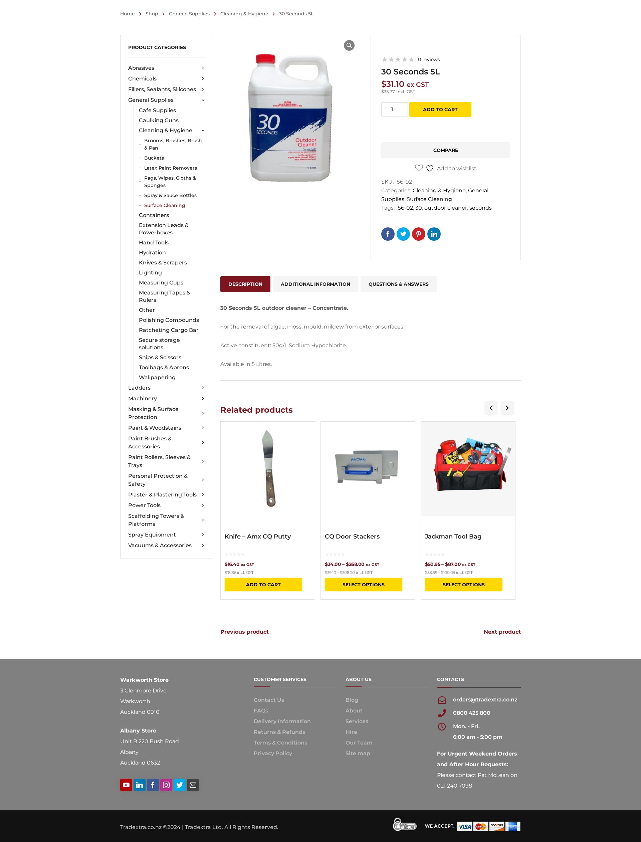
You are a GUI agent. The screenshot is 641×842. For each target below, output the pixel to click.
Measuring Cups (161, 282)
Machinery (142, 398)
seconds (480, 208)
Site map (358, 753)
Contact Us (269, 700)
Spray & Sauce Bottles (170, 195)
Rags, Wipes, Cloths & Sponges (170, 181)
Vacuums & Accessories (160, 545)
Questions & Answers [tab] (399, 284)
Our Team (359, 743)
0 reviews (429, 59)
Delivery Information (282, 721)
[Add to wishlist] (305, 436)
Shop (152, 14)
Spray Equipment (152, 535)
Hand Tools (154, 242)
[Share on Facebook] (388, 234)
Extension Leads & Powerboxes (164, 229)
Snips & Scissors (160, 357)
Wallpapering (157, 377)
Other (147, 310)
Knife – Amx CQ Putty (258, 536)
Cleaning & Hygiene (244, 14)
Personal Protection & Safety (158, 480)
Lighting (150, 272)
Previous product (244, 632)
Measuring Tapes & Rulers (164, 296)
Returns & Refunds (279, 732)
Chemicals (142, 78)
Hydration (152, 252)
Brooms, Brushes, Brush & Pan (173, 144)
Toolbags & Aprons (164, 367)
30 (418, 208)
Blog (352, 700)
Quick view (268, 469)
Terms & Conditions (280, 743)
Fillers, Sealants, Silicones (162, 89)
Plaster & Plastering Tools (162, 494)
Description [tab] (245, 284)
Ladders (139, 388)
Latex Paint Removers (170, 168)
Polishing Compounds (169, 320)
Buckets (154, 158)
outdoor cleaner (445, 208)
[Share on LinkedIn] (434, 234)
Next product (502, 632)
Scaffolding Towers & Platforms (156, 520)
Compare (445, 150)
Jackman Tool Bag (453, 536)
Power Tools (144, 505)
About (354, 710)
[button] (349, 45)
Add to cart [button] (263, 585)
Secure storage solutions (159, 344)
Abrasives (141, 68)
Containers (154, 215)
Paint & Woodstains (154, 428)
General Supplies (189, 14)
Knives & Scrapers (163, 262)
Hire (351, 732)
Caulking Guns (159, 120)
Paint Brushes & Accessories (150, 442)
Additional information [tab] (315, 284)
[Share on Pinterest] (418, 234)
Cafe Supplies (157, 110)
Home (127, 14)
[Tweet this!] (403, 234)
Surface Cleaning (164, 205)
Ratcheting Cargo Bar (169, 330)
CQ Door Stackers (352, 536)
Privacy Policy (273, 753)
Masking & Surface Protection (153, 413)
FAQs (261, 710)
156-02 (404, 208)
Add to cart (440, 110)
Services (357, 721)
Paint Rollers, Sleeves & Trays (159, 461)
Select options (364, 585)
